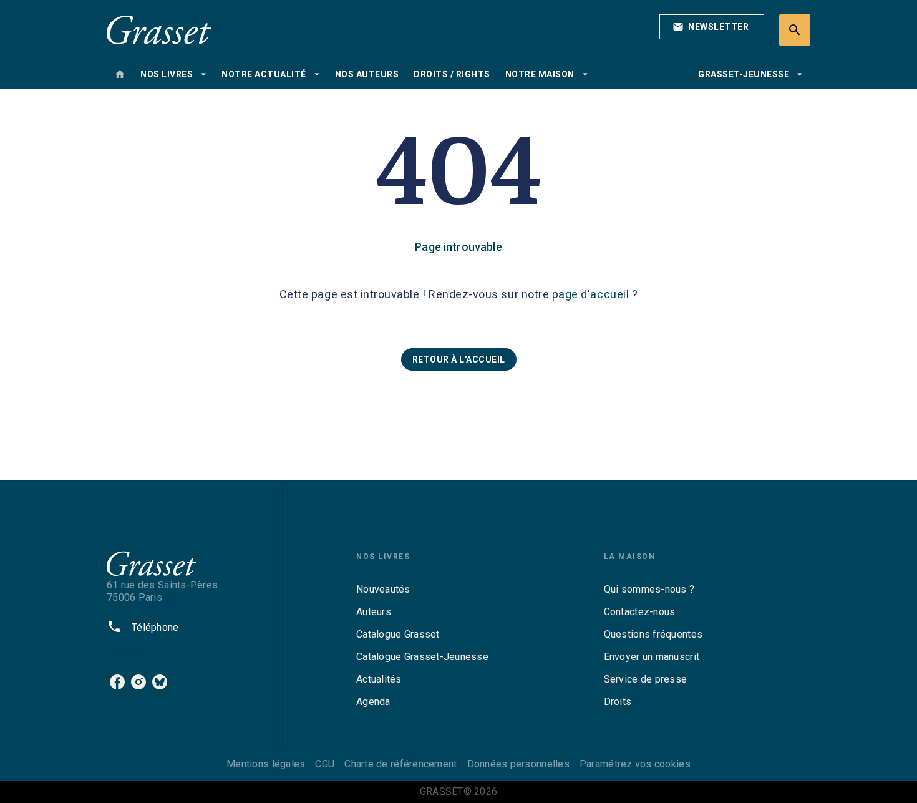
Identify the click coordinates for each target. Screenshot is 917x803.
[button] (711, 26)
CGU (324, 764)
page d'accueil (589, 294)
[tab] (120, 74)
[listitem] (117, 682)
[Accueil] (159, 29)
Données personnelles (518, 764)
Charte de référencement (400, 764)
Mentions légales (265, 764)
